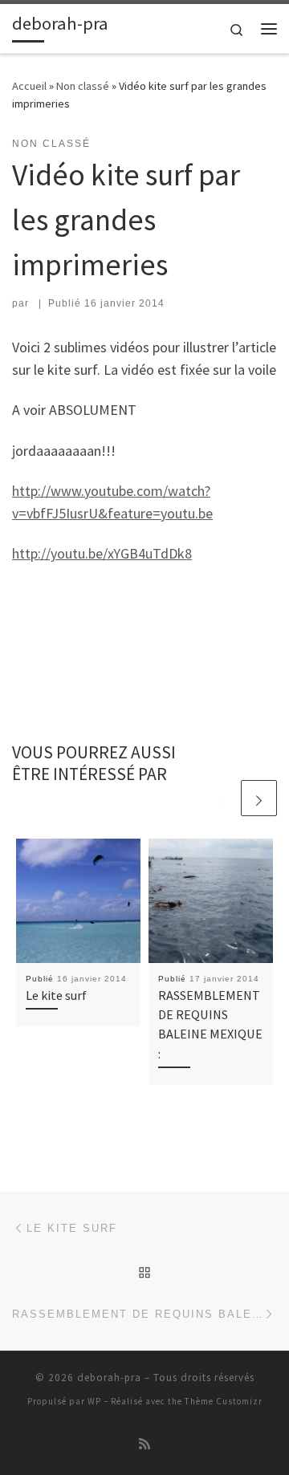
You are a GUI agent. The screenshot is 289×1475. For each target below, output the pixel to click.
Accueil (29, 86)
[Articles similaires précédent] (220, 798)
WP (94, 1401)
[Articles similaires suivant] (259, 798)
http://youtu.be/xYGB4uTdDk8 (102, 553)
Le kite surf (56, 995)
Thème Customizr (224, 1401)
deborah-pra (109, 1377)
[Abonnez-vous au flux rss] (144, 1444)
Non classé (82, 86)
